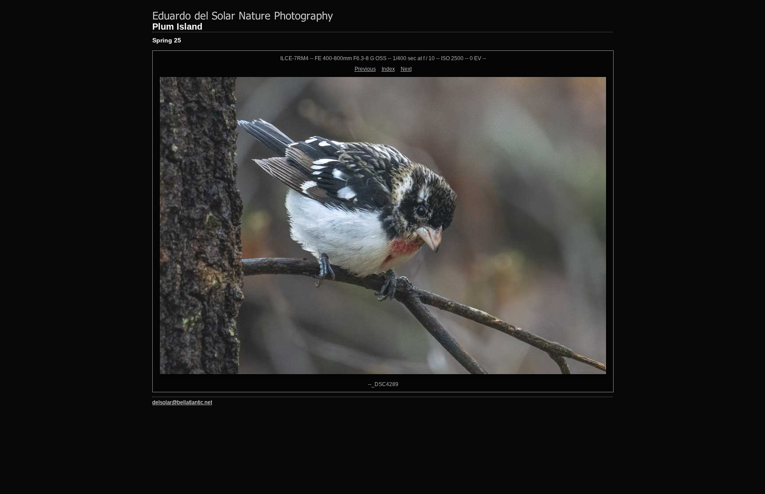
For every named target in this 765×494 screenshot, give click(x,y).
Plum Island (177, 26)
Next (406, 69)
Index (388, 69)
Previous (365, 69)
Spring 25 (166, 40)
